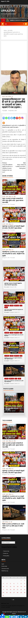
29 (21, 592)
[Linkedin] (14, 117)
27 (14, 592)
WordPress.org (5, 570)
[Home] (2, 24)
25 (6, 592)
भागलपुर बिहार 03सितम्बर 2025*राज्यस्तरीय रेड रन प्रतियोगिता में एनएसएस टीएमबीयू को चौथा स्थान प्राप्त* (7, 167)
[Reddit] (19, 117)
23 (24, 589)
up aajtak (5, 110)
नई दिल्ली (6, 378)
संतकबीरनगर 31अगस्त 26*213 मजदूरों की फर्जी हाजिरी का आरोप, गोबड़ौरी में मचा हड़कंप (13, 254)
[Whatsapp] (6, 117)
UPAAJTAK (8, 10)
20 (14, 589)
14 (17, 586)
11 (6, 586)
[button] (5, 24)
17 (3, 589)
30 (24, 592)
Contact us (5, 553)
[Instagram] (22, 117)
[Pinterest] (17, 117)
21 (17, 589)
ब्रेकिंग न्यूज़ (9, 96)
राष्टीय (19, 378)
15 (21, 586)
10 (3, 586)
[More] (4, 121)
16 (24, 586)
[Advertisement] (14, 56)
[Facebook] (4, 117)
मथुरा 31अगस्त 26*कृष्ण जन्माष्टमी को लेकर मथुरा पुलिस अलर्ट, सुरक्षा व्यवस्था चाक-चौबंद (12, 200)
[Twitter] (11, 117)
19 (10, 589)
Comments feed (5, 568)
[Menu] (5, 24)
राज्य (12, 96)
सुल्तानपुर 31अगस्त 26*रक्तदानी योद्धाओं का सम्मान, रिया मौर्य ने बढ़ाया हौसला (13, 408)
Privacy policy (6, 555)
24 (3, 592)
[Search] (23, 24)
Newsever (20, 611)
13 (14, 586)
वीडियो (14, 196)
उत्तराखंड (6, 96)
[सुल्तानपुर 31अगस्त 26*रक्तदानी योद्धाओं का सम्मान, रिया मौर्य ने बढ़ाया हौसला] (14, 214)
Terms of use (6, 551)
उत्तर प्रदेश (3, 96)
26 (10, 592)
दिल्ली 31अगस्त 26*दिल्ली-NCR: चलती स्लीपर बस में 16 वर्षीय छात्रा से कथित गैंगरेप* (13, 526)
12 (10, 586)
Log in (3, 563)
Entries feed (4, 566)
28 (17, 592)
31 (3, 595)
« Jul (13, 599)
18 (6, 589)
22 (21, 589)
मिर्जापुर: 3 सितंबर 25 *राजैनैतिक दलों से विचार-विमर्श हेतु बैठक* (20, 165)
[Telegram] (9, 117)
